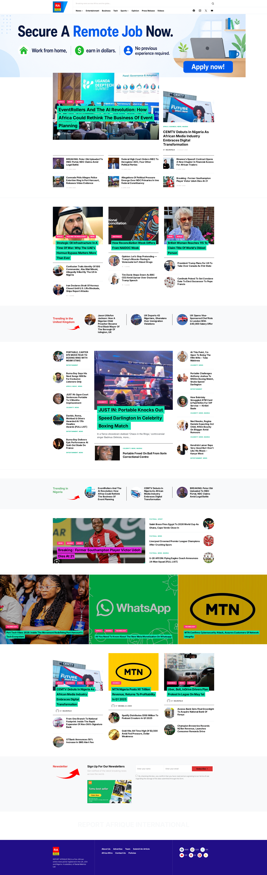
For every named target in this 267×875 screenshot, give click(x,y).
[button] (213, 3)
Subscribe (201, 769)
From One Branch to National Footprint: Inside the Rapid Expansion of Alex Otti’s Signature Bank (84, 722)
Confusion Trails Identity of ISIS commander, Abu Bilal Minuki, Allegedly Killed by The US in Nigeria (83, 270)
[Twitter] (206, 10)
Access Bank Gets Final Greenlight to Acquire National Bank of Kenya (195, 712)
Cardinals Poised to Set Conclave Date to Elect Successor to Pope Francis (195, 281)
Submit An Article (141, 849)
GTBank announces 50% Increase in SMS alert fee (80, 741)
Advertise (117, 849)
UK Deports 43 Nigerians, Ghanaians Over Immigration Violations (155, 319)
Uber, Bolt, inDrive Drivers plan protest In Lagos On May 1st (188, 692)
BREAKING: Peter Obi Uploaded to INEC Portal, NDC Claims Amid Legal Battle (84, 162)
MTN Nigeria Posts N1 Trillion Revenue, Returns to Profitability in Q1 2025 (133, 694)
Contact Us (120, 853)
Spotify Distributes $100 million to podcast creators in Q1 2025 (140, 717)
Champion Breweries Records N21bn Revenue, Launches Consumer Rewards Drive (193, 728)
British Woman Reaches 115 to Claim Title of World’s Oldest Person (187, 248)
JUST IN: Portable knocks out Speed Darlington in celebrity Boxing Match (131, 418)
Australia (117, 236)
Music (74, 386)
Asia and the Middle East (76, 236)
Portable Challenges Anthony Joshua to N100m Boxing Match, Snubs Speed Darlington (202, 379)
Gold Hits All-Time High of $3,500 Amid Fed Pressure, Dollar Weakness (140, 733)
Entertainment (72, 365)
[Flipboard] (199, 855)
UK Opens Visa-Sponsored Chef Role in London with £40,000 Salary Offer (201, 319)
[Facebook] (194, 10)
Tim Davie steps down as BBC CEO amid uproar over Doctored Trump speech (139, 277)
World (179, 236)
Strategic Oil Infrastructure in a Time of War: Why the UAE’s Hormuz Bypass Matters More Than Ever (77, 250)
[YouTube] (212, 10)
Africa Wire (107, 853)
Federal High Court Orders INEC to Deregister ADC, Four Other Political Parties (140, 162)
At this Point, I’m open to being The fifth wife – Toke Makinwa (200, 356)
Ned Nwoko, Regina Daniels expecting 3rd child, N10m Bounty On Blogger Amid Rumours (202, 427)
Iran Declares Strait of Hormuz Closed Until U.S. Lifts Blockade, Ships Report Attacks (83, 288)
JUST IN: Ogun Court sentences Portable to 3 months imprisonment (77, 398)
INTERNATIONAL (162, 824)
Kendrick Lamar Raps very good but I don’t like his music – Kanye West (202, 449)
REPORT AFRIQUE (106, 824)
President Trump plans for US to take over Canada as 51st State (194, 264)
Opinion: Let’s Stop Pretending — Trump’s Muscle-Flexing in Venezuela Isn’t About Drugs (139, 259)
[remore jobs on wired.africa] (123, 45)
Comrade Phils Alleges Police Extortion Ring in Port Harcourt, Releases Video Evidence (83, 180)
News (70, 102)
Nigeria (79, 102)
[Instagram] (200, 10)
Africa (61, 102)
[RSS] (206, 855)
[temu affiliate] (109, 791)
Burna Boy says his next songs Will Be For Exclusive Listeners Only (76, 377)
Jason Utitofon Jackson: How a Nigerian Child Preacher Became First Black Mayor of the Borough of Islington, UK (108, 324)
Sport (79, 543)
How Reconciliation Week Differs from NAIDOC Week (133, 245)
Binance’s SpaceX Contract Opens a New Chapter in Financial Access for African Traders (194, 162)
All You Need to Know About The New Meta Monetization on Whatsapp (133, 636)
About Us (106, 849)
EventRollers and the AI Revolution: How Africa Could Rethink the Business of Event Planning (106, 117)
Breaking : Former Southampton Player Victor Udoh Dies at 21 (193, 179)
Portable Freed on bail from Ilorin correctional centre (145, 455)
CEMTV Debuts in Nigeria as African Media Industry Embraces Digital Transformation (186, 138)
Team (127, 849)
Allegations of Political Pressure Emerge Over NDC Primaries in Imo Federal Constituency (140, 180)
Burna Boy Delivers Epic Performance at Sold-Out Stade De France (77, 443)
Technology (12, 627)
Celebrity (70, 407)
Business (172, 126)
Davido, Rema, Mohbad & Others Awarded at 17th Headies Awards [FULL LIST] (76, 421)
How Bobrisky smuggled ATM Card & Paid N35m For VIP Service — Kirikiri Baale (201, 403)
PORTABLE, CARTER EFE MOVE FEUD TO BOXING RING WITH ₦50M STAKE (77, 356)
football (153, 519)
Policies (132, 853)
